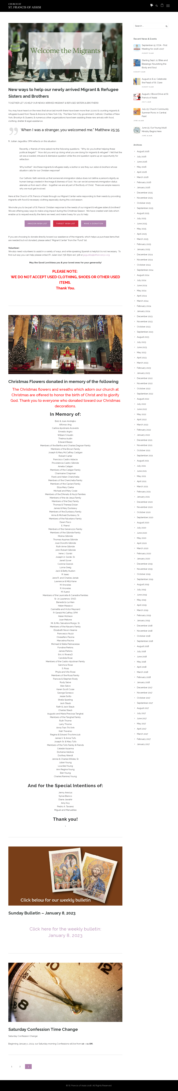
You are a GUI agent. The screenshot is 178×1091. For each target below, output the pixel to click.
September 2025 (145, 208)
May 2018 (141, 662)
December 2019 (145, 564)
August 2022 (143, 399)
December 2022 (145, 378)
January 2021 (143, 497)
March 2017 (142, 734)
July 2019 (141, 589)
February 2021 (144, 491)
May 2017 (141, 723)
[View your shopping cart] (162, 6)
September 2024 (145, 270)
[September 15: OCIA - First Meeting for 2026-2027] (137, 47)
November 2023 (145, 321)
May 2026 (141, 167)
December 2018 (144, 625)
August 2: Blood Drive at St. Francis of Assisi (155, 96)
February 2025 (144, 244)
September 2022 (145, 393)
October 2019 (143, 574)
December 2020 (145, 502)
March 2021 (142, 486)
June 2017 (142, 718)
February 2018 (144, 677)
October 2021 (143, 450)
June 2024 (142, 285)
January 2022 (143, 435)
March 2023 (142, 363)
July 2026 (141, 156)
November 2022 (145, 383)
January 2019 (143, 620)
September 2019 (145, 579)
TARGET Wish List (65, 223)
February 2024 (144, 306)
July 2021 (141, 466)
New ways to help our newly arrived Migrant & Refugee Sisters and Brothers (63, 93)
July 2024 (141, 280)
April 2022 (142, 419)
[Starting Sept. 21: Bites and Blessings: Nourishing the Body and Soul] (137, 62)
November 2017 (144, 692)
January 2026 (143, 187)
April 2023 (142, 357)
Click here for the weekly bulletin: (65, 928)
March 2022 (142, 424)
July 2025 (141, 218)
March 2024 (142, 301)
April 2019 (142, 605)
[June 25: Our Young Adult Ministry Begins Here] (137, 130)
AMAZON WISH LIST (37, 223)
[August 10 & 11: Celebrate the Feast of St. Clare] (137, 81)
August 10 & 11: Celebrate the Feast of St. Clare (154, 81)
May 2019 (141, 600)
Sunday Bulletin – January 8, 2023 (42, 913)
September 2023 (145, 332)
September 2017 (145, 703)
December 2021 (144, 440)
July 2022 (141, 404)
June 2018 (142, 656)
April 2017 (141, 729)
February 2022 (144, 430)
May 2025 (141, 229)
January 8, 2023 (65, 935)
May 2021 (141, 476)
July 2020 (141, 527)
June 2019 (142, 594)
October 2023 (143, 326)
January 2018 (143, 682)
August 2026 (143, 151)
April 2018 (141, 667)
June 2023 (142, 347)
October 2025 (143, 203)
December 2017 (144, 687)
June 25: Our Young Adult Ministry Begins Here (154, 130)
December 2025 (145, 192)
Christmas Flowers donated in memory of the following (63, 381)
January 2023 (143, 373)
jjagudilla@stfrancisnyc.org (96, 255)
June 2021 (142, 471)
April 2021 (141, 481)
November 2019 (145, 569)
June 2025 (142, 223)
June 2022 (142, 409)
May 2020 (141, 538)
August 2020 (143, 522)
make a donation (93, 223)
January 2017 (143, 744)
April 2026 (142, 172)
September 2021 (145, 455)
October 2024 (144, 265)
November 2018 (144, 631)
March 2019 (142, 610)
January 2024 (143, 311)
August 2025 (143, 213)
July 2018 (141, 651)
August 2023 (143, 337)
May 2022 (141, 414)
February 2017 (144, 739)
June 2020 (142, 533)
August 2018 (143, 646)
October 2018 (143, 636)
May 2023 (141, 352)
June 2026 (142, 161)
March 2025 (142, 239)
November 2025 (145, 198)
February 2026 (144, 182)
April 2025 (142, 234)
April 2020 (142, 543)
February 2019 (144, 615)
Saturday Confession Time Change (43, 1029)
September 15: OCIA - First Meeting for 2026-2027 (154, 47)
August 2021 (143, 460)
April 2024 (142, 296)
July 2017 (141, 713)
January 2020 (143, 558)
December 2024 (145, 254)
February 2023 (144, 368)
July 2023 (141, 342)
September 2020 (145, 517)
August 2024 (143, 275)
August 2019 (143, 584)
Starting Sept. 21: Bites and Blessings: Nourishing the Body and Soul (155, 64)
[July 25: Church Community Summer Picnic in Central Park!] (137, 111)
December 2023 (145, 316)
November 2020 (145, 507)
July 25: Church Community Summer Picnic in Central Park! (155, 113)
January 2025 (143, 249)
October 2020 (144, 512)
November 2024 (145, 259)
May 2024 (141, 290)
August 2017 (143, 708)
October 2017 (143, 698)
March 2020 (142, 548)
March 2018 (142, 672)
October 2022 (143, 388)
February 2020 (144, 553)
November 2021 (144, 445)
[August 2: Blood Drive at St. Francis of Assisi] (137, 96)
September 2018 (145, 641)
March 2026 (143, 177)
